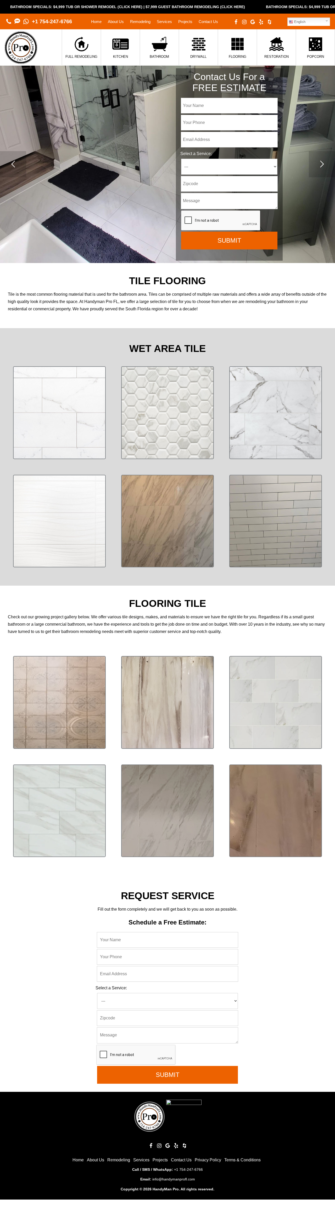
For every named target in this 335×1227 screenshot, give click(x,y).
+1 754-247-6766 (52, 21)
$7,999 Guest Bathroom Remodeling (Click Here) (112, 7)
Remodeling (140, 21)
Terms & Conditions (242, 1160)
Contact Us (208, 21)
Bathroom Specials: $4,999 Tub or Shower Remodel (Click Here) (249, 7)
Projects (185, 21)
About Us (116, 21)
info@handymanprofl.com (173, 1179)
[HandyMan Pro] (21, 61)
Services (164, 21)
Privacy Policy (208, 1160)
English (299, 22)
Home (96, 21)
